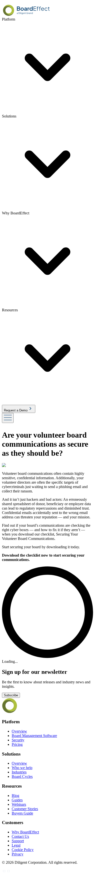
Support (18, 841)
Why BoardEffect (25, 832)
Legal (16, 845)
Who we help (22, 768)
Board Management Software (34, 736)
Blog (15, 795)
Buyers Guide (22, 813)
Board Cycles (22, 776)
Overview (19, 731)
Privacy (17, 854)
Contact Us (20, 836)
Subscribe (11, 695)
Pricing (17, 744)
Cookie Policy (23, 850)
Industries (19, 772)
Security (18, 740)
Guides (17, 800)
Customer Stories (25, 809)
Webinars (19, 804)
